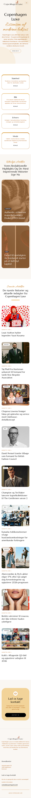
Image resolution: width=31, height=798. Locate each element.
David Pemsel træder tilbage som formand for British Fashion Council (15, 456)
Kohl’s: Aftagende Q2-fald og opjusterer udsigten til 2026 (14, 658)
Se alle (15, 86)
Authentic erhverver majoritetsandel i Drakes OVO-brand (15, 215)
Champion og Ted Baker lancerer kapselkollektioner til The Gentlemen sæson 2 (14, 495)
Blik (7, 251)
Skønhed (8, 208)
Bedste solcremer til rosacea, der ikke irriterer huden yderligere (15, 619)
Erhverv (6, 344)
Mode (5, 308)
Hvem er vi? (15, 51)
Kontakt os (15, 715)
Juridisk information (7, 782)
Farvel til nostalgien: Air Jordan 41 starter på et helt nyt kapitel (15, 259)
